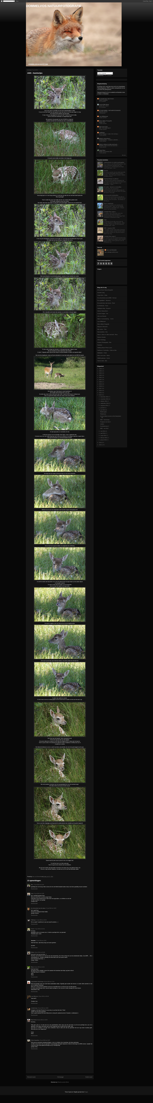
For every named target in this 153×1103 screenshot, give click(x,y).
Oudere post (88, 1077)
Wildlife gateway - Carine (103, 358)
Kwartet (106, 170)
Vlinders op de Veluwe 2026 (105, 151)
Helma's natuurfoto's (104, 138)
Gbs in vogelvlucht (108, 203)
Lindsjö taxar (34, 1008)
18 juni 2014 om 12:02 (39, 967)
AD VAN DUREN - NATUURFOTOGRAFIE (109, 110)
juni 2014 (102, 410)
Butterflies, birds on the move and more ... (109, 145)
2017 (100, 388)
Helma (32, 952)
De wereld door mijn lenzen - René (106, 303)
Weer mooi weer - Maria (103, 355)
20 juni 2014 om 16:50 (42, 1019)
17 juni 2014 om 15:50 (39, 893)
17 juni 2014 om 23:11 (40, 928)
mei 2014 (103, 431)
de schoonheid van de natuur (38, 908)
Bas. (32, 884)
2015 (100, 392)
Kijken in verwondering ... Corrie (105, 318)
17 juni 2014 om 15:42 (39, 884)
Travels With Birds (104, 104)
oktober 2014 (103, 401)
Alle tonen (124, 155)
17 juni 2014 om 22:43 (41, 920)
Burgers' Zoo (102, 122)
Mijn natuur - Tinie (101, 329)
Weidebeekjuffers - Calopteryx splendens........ (109, 139)
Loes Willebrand (103, 116)
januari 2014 (103, 439)
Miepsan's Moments (102, 326)
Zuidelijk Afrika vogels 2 (110, 236)
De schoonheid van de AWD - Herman (107, 298)
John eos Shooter (101, 316)
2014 (100, 394)
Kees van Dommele (111, 250)
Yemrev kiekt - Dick (102, 360)
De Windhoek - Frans (102, 305)
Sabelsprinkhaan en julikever (111, 178)
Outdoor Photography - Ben (104, 342)
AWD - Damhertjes (104, 419)
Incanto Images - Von (102, 313)
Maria (32, 967)
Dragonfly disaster (103, 111)
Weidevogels (103, 411)
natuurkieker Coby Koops (37, 981)
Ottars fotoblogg (101, 339)
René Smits (34, 1019)
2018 (100, 386)
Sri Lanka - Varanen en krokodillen (112, 187)
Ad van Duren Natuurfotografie (105, 290)
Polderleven (103, 414)
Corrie (32, 928)
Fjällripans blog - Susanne (104, 308)
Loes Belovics (34, 996)
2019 (100, 384)
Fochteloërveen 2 (104, 426)
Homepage (60, 1077)
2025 (100, 371)
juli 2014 (102, 407)
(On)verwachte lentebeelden (111, 195)
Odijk (105, 219)
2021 (100, 379)
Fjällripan (33, 920)
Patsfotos (99, 345)
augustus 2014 (104, 405)
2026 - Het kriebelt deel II (105, 128)
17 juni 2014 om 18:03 (51, 908)
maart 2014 (103, 435)
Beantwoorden (34, 888)
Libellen (102, 424)
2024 (100, 373)
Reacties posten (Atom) (63, 1082)
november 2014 (104, 399)
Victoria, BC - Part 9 (103, 105)
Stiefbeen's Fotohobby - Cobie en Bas (107, 350)
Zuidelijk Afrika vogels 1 (110, 211)
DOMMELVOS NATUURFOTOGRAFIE (53, 6)
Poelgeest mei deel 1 (105, 421)
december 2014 (104, 396)
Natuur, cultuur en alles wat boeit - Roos (107, 334)
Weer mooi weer (103, 126)
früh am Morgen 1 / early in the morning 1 (108, 134)
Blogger (86, 1092)
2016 (100, 390)
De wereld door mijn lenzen (106, 98)
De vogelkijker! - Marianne (104, 300)
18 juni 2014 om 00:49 (40, 952)
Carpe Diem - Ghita (102, 295)
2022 (100, 377)
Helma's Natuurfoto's (102, 311)
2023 (100, 375)
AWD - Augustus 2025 (109, 228)
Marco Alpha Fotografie (105, 120)
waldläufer (102, 132)
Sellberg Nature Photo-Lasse (104, 347)
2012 (100, 444)
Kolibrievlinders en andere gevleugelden (114, 162)
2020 (100, 381)
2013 (100, 442)
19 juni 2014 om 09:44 (43, 996)
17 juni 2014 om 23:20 (41, 940)
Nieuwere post (31, 1077)
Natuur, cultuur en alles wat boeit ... (108, 144)
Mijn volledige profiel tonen (111, 252)
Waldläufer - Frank (102, 352)
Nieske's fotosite (101, 337)
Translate (109, 75)
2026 (100, 368)
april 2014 (103, 433)
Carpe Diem (102, 150)
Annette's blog (101, 292)
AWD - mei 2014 (104, 428)
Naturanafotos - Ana (102, 332)
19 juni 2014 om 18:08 (43, 1008)
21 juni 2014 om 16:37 (45, 1040)
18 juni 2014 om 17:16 (49, 981)
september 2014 (104, 403)
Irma (32, 893)
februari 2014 (104, 437)
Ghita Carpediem (35, 1040)
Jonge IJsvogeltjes (103, 100)
